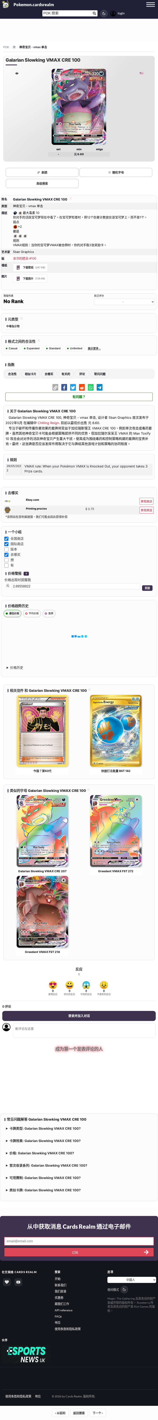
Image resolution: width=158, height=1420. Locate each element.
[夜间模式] (104, 13)
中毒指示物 (13, 326)
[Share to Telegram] (99, 387)
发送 (147, 587)
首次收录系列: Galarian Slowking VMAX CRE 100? (48, 1165)
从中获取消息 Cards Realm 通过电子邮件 (79, 1226)
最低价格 (14, 613)
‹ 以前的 (60, 1412)
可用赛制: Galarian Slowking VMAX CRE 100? (45, 1177)
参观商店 (146, 501)
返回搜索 (79, 1412)
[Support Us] (7, 1282)
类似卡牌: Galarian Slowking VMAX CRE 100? (45, 1190)
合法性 (12, 374)
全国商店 (17, 538)
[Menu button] (150, 8)
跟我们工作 (62, 1303)
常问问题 (100, 374)
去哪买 (49, 374)
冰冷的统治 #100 (24, 258)
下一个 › (98, 1412)
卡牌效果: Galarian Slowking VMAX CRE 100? (45, 1141)
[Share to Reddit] (82, 387)
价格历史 (16, 668)
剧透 (44, 172)
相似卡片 (30, 374)
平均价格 (34, 613)
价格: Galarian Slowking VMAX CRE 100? (41, 1153)
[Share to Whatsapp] (91, 387)
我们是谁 (60, 1291)
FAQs (58, 1316)
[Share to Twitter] (73, 387)
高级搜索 (42, 183)
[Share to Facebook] (64, 387)
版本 (13, 549)
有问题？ (79, 397)
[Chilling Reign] (16, 73)
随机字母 (118, 172)
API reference (63, 1310)
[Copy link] (55, 387)
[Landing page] (5, 4)
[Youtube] (18, 1282)
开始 (57, 1278)
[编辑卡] (70, 199)
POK (6, 47)
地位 (57, 1322)
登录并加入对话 (79, 1016)
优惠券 (59, 1297)
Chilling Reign (48, 423)
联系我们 (60, 1284)
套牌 (50, 613)
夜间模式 (113, 1289)
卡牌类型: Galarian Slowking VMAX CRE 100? (45, 1128)
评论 (82, 374)
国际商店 (17, 544)
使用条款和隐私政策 (68, 1328)
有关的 (66, 374)
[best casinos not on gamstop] (26, 1353)
